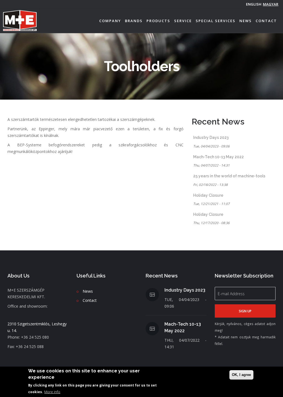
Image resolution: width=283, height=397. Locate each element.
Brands (134, 20)
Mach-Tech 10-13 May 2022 (218, 157)
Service (183, 20)
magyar (270, 4)
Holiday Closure (208, 195)
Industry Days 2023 (211, 137)
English (253, 4)
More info (52, 391)
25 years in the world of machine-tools (229, 176)
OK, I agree (241, 375)
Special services (215, 20)
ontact (91, 300)
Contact (266, 20)
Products (158, 20)
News (245, 20)
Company (110, 20)
